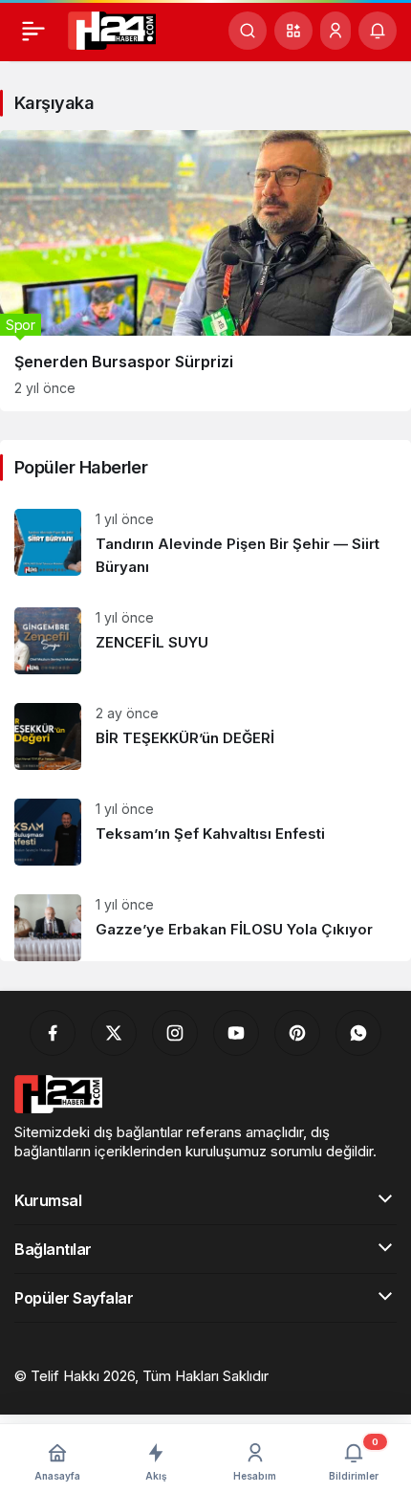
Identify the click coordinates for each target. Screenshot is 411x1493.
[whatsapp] (358, 1033)
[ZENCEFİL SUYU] (205, 641)
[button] (293, 30)
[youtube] (236, 1033)
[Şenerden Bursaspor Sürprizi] (205, 270)
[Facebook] (53, 1033)
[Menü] (33, 30)
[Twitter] (114, 1033)
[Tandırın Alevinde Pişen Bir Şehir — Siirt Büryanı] (205, 543)
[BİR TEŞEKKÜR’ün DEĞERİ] (205, 736)
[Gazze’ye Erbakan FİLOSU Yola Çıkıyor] (205, 920)
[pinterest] (297, 1033)
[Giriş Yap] (335, 30)
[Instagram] (175, 1033)
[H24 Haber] (112, 28)
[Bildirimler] (377, 30)
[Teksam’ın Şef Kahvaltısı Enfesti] (205, 832)
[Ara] (247, 30)
